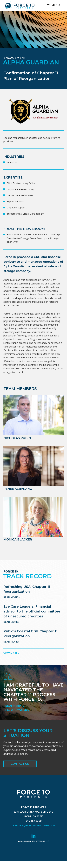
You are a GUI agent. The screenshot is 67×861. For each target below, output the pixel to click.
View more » (11, 653)
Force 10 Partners (19, 5)
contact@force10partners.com (33, 825)
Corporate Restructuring (20, 189)
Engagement (14, 58)
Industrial (12, 162)
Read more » (11, 597)
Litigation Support (17, 207)
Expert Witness (15, 201)
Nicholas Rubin (17, 438)
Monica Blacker (17, 539)
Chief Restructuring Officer (22, 183)
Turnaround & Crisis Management (25, 213)
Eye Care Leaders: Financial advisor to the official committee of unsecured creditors (31, 611)
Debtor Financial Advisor (20, 195)
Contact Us (20, 763)
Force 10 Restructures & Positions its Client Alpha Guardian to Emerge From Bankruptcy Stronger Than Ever (34, 238)
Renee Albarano (17, 489)
